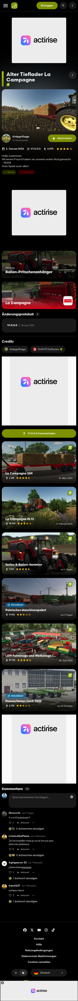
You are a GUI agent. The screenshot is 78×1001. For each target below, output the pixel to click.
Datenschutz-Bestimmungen (39, 956)
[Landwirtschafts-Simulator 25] (8, 84)
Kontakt (39, 938)
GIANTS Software (48, 349)
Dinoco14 (14, 813)
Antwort (24, 822)
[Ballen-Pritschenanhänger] (66, 271)
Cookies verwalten (39, 962)
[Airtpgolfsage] (6, 138)
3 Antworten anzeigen (30, 829)
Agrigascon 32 (18, 862)
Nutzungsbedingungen (39, 950)
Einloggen (47, 5)
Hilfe (39, 944)
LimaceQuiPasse (19, 836)
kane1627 (14, 885)
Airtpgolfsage (20, 136)
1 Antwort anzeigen (25, 878)
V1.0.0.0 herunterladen (42, 433)
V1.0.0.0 (20, 325)
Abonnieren (64, 138)
